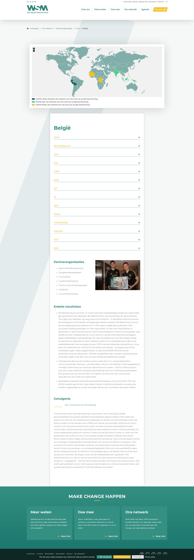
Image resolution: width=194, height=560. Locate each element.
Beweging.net (62, 145)
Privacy (70, 554)
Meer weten (100, 9)
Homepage (34, 28)
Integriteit (152, 2)
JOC (56, 239)
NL (35, 2)
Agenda (145, 9)
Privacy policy (150, 557)
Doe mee (115, 9)
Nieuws (135, 2)
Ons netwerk (130, 9)
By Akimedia (79, 554)
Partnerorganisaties (64, 28)
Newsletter (143, 2)
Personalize (138, 557)
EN (28, 2)
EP (55, 188)
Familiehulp (61, 222)
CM (56, 163)
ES (30, 2)
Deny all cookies (123, 557)
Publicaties (60, 554)
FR (33, 2)
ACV (56, 154)
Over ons (85, 9)
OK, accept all (105, 557)
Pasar (57, 214)
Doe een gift (160, 9)
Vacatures (127, 2)
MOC (57, 137)
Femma (58, 231)
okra (56, 205)
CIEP (57, 171)
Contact (161, 2)
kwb (56, 180)
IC (55, 197)
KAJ (56, 248)
